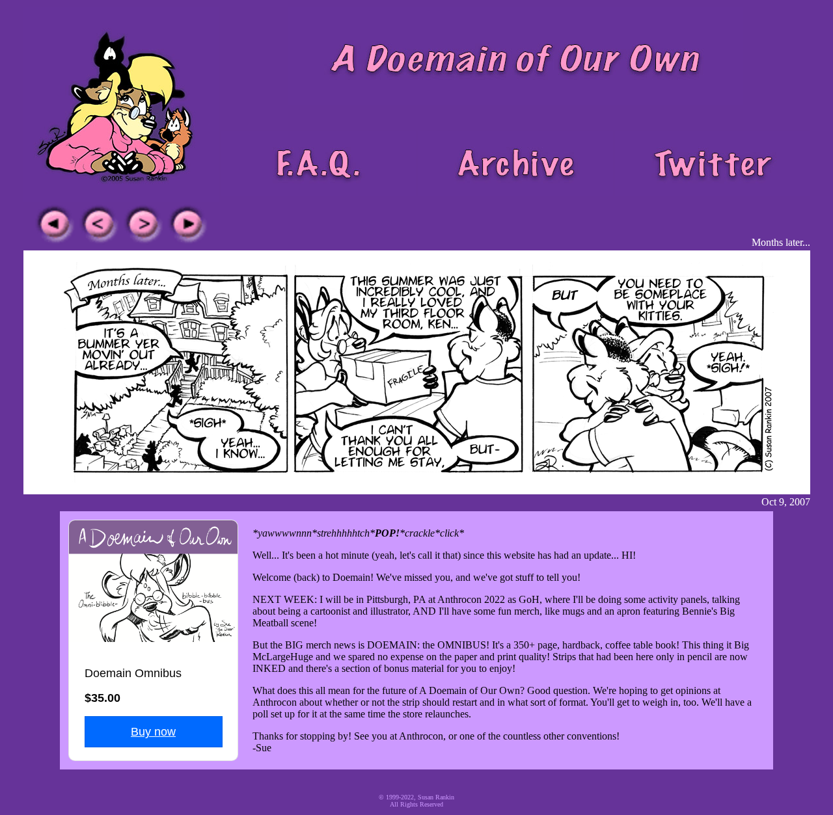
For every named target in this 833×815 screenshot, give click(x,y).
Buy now (153, 731)
